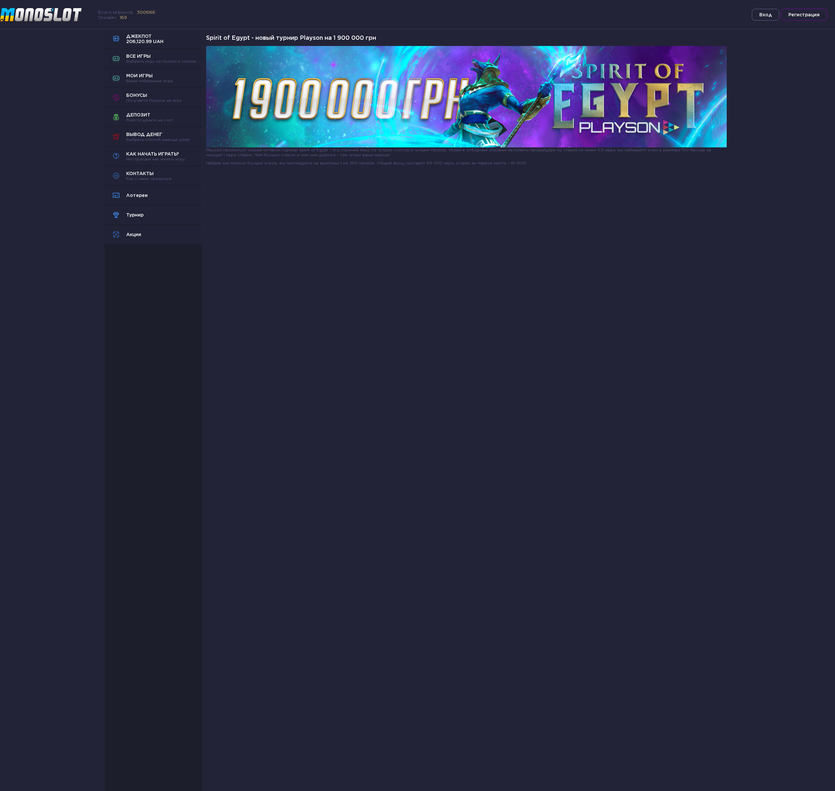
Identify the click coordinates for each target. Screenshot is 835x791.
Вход (765, 14)
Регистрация (804, 14)
